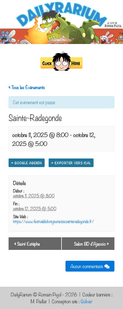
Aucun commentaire (87, 266)
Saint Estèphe (27, 243)
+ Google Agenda (26, 162)
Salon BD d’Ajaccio (91, 243)
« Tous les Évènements (27, 87)
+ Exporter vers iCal (71, 162)
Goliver (86, 301)
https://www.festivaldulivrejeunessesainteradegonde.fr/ (53, 221)
